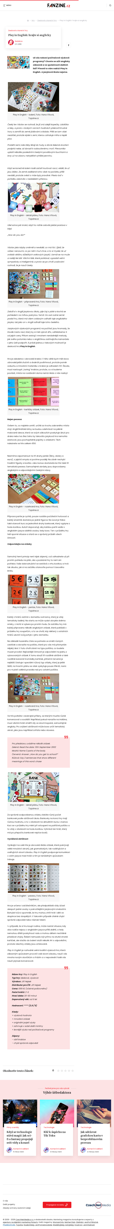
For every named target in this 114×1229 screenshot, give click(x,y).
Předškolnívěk (9, 1225)
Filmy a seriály (13, 1127)
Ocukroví (78, 1225)
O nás (5, 1201)
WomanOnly (58, 1222)
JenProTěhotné (91, 1222)
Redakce (18, 41)
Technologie (49, 1127)
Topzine (19, 1225)
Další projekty (9, 1204)
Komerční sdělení (21, 1149)
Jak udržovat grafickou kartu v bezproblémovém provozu (92, 1137)
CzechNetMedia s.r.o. (25, 1219)
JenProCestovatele (43, 1225)
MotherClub (70, 1222)
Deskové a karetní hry (47, 20)
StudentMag (29, 1225)
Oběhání (79, 1222)
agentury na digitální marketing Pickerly (20, 1222)
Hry (33, 20)
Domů (28, 20)
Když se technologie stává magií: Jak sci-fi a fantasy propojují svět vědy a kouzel (20, 1137)
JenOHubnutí (89, 1225)
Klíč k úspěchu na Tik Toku (55, 1133)
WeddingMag (58, 1225)
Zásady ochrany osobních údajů (17, 1208)
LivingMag (69, 1225)
